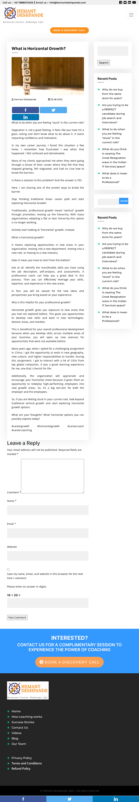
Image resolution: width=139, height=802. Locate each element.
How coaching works (27, 716)
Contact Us (20, 727)
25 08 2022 (56, 99)
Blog (15, 738)
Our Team (19, 744)
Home (16, 711)
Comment (14, 492)
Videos (16, 733)
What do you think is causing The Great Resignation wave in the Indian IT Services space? (114, 158)
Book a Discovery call (69, 30)
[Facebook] (25, 110)
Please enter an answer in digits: (27, 586)
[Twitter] (53, 110)
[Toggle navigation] (131, 14)
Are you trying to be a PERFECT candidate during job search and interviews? (115, 113)
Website (12, 546)
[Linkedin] (25, 117)
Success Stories (23, 722)
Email (11, 524)
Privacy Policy (22, 758)
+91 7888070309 (23, 2)
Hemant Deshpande (25, 99)
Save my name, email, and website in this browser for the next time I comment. (45, 576)
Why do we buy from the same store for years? (112, 94)
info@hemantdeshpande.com (67, 2)
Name (11, 501)
